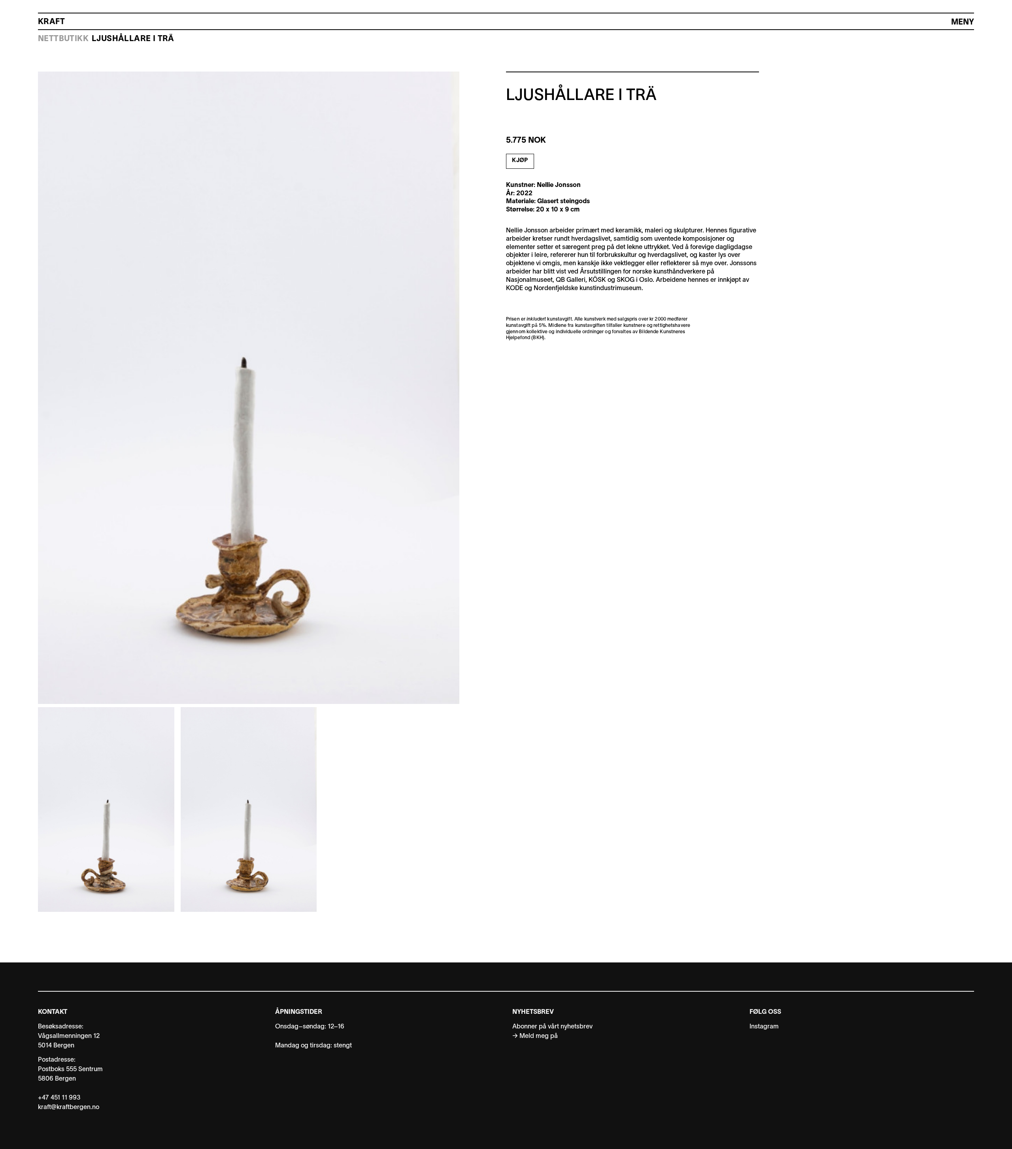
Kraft (51, 22)
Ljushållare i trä (133, 39)
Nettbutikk (63, 39)
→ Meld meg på (535, 1036)
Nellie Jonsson (559, 185)
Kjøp (520, 160)
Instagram (764, 1027)
